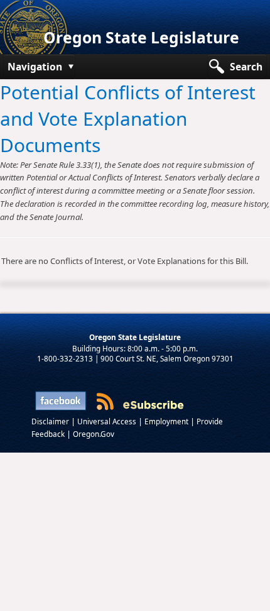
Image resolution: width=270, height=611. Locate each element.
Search (246, 67)
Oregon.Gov (93, 434)
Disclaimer (51, 421)
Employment (167, 421)
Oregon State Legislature (141, 37)
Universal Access (107, 421)
